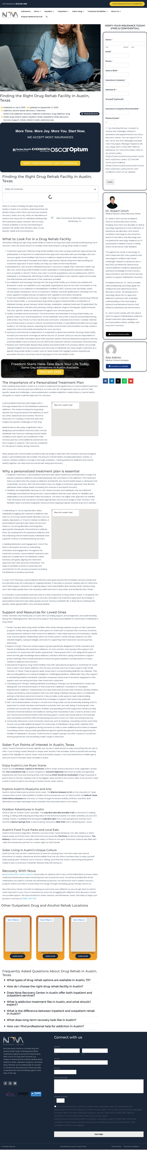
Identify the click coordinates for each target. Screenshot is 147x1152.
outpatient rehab (51, 117)
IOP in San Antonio (50, 953)
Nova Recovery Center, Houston (19, 874)
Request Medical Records (31, 17)
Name (109, 40)
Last (132, 47)
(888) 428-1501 (29, 898)
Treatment (40, 110)
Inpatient (48, 11)
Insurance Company (116, 80)
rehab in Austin (33, 120)
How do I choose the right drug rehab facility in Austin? (45, 986)
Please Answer (113, 118)
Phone (109, 61)
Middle (125, 47)
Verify (110, 182)
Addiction (7, 110)
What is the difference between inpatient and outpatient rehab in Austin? (51, 1012)
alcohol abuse (19, 110)
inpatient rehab (35, 117)
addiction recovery (22, 113)
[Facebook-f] (5, 1083)
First (107, 47)
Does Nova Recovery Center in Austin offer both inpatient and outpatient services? (49, 994)
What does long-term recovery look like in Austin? (41, 1020)
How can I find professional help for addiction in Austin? (45, 1026)
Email (109, 52)
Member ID (111, 90)
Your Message (61, 1078)
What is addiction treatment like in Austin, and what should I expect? (49, 1003)
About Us (115, 11)
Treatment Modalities (97, 11)
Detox (36, 11)
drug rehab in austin (19, 117)
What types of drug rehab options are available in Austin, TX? (49, 980)
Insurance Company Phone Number (123, 109)
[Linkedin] (15, 1083)
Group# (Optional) (115, 99)
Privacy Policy (116, 1146)
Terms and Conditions (131, 1146)
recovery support (11, 120)
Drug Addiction (58, 113)
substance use (47, 120)
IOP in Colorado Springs (83, 953)
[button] (46, 16)
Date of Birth (112, 71)
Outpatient (62, 11)
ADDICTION (8, 113)
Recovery (30, 110)
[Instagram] (10, 1083)
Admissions (26, 11)
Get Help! (99, 1134)
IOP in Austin (17, 953)
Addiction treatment (41, 113)
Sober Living (77, 11)
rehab (23, 120)
